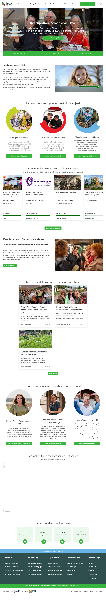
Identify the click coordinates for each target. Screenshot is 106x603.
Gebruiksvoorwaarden (75, 591)
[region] (53, 487)
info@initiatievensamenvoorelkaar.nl (60, 585)
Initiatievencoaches (21, 4)
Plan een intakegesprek (87, 4)
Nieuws (66, 4)
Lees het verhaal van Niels (87, 443)
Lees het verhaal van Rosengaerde (19, 443)
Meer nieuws (53, 373)
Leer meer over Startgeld (19, 156)
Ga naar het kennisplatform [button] (53, 38)
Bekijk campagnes (56, 4)
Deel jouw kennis (9, 265)
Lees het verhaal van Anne (53, 443)
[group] (38, 197)
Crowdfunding (42, 4)
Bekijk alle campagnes (53, 228)
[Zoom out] (5, 466)
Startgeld (33, 4)
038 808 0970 (77, 585)
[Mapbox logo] (6, 511)
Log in (101, 4)
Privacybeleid (87, 591)
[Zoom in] (5, 464)
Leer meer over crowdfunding (53, 156)
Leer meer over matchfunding (87, 156)
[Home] (7, 4)
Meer (73, 4)
